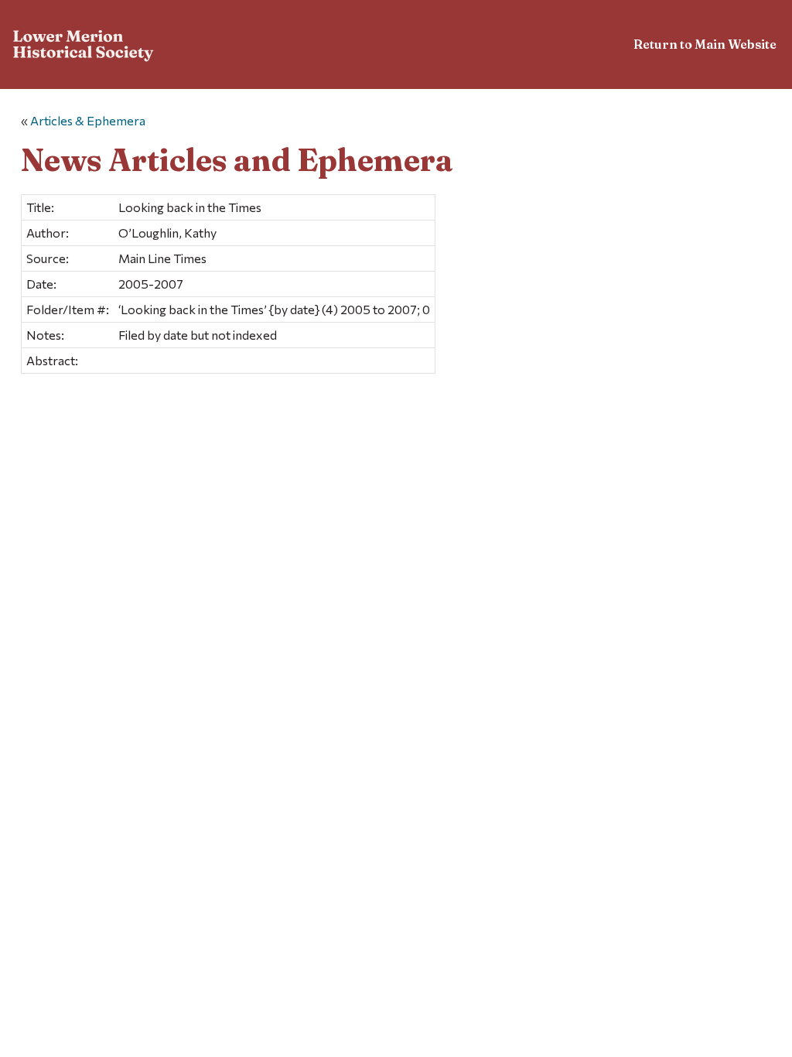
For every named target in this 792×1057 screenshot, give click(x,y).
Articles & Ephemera (87, 120)
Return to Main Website (705, 44)
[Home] (83, 47)
